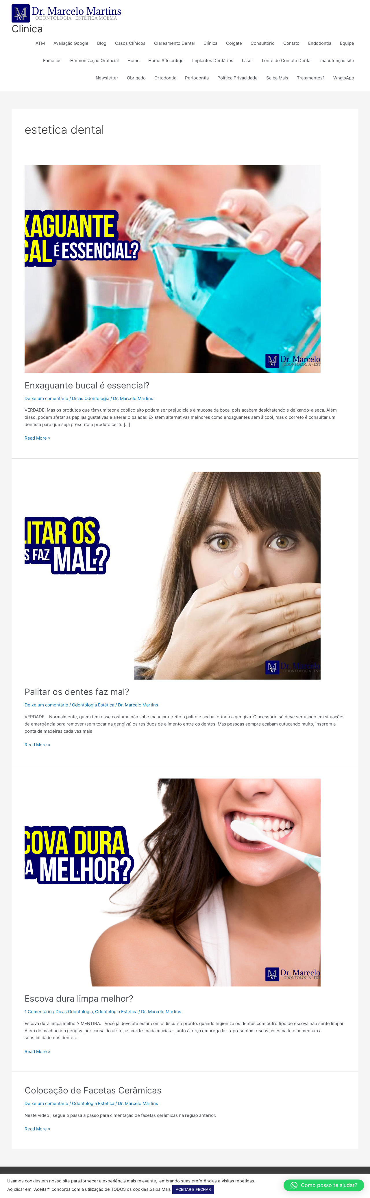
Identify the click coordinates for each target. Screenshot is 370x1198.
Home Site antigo (166, 60)
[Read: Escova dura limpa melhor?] (173, 882)
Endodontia (319, 43)
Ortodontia (165, 78)
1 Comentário (38, 1011)
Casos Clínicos (130, 43)
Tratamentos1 (311, 78)
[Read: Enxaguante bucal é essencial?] (173, 268)
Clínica (210, 43)
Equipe (347, 43)
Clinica (27, 29)
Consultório (263, 43)
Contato (291, 43)
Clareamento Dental (174, 43)
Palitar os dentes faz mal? (77, 692)
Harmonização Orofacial (94, 60)
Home (133, 60)
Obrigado (136, 78)
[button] (324, 1185)
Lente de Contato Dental (287, 60)
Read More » (37, 438)
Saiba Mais (277, 78)
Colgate (234, 43)
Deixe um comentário (46, 398)
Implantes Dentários (212, 60)
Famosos (52, 60)
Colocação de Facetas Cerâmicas (93, 1090)
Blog (101, 43)
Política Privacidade (237, 78)
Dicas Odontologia (90, 398)
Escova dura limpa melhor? (79, 998)
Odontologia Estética (93, 705)
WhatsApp (343, 78)
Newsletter (107, 78)
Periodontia (197, 78)
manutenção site (337, 60)
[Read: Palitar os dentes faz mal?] (173, 575)
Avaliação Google (70, 43)
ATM (40, 43)
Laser (247, 60)
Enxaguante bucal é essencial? (87, 385)
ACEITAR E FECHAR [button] (193, 1189)
